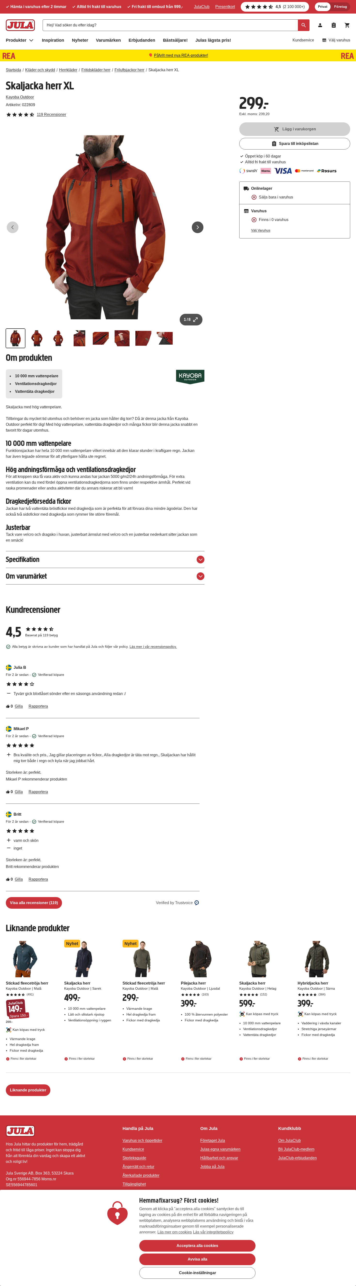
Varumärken (108, 40)
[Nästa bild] (197, 227)
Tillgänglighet (134, 1184)
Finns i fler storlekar (23, 1059)
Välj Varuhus (260, 230)
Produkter (16, 40)
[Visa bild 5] (100, 338)
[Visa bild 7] (143, 338)
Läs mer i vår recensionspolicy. (153, 646)
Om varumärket (26, 576)
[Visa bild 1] (15, 338)
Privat (322, 6)
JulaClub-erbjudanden (297, 1158)
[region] (178, 1238)
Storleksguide (134, 1158)
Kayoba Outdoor (20, 97)
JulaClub (201, 7)
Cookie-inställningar (197, 1273)
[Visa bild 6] (122, 338)
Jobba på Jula (212, 1167)
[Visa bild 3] (58, 338)
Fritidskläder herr (95, 70)
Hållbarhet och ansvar (219, 1158)
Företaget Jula (212, 1140)
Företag (340, 6)
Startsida (13, 70)
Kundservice (303, 40)
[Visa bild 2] (36, 338)
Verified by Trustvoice (174, 903)
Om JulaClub (289, 1140)
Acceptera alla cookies (197, 1246)
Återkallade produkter (141, 1175)
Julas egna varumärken (220, 1149)
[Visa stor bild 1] (105, 227)
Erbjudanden (142, 40)
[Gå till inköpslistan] (334, 25)
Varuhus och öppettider (142, 1140)
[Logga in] (320, 25)
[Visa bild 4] (79, 338)
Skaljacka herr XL (163, 70)
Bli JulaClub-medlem (296, 1149)
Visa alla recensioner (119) (34, 903)
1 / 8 (187, 319)
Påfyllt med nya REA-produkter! (181, 55)
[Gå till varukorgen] (347, 25)
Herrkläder (68, 70)
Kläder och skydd (40, 70)
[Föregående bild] (12, 227)
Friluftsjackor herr (129, 70)
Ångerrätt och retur (138, 1167)
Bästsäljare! (175, 40)
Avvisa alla (197, 1259)
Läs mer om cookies (174, 1232)
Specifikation (22, 559)
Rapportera (38, 706)
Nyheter (80, 40)
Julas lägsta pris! (213, 40)
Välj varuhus (339, 40)
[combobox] (176, 25)
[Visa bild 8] (164, 338)
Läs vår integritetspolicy (213, 1232)
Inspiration (53, 40)
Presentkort (225, 7)
